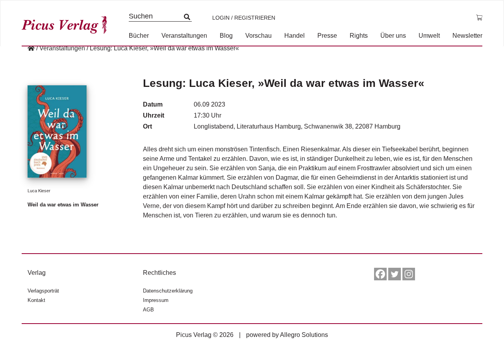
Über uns (393, 35)
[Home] (31, 48)
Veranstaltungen (184, 35)
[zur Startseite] (67, 23)
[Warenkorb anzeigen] (479, 18)
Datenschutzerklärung (168, 291)
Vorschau (258, 35)
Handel (294, 35)
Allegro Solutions (304, 334)
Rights (359, 35)
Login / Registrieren (243, 18)
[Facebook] (380, 274)
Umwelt (429, 35)
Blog (226, 35)
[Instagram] (408, 274)
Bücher (139, 35)
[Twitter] (394, 274)
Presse (327, 35)
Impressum (156, 300)
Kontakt (36, 300)
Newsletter (467, 35)
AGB (148, 310)
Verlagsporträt (43, 291)
